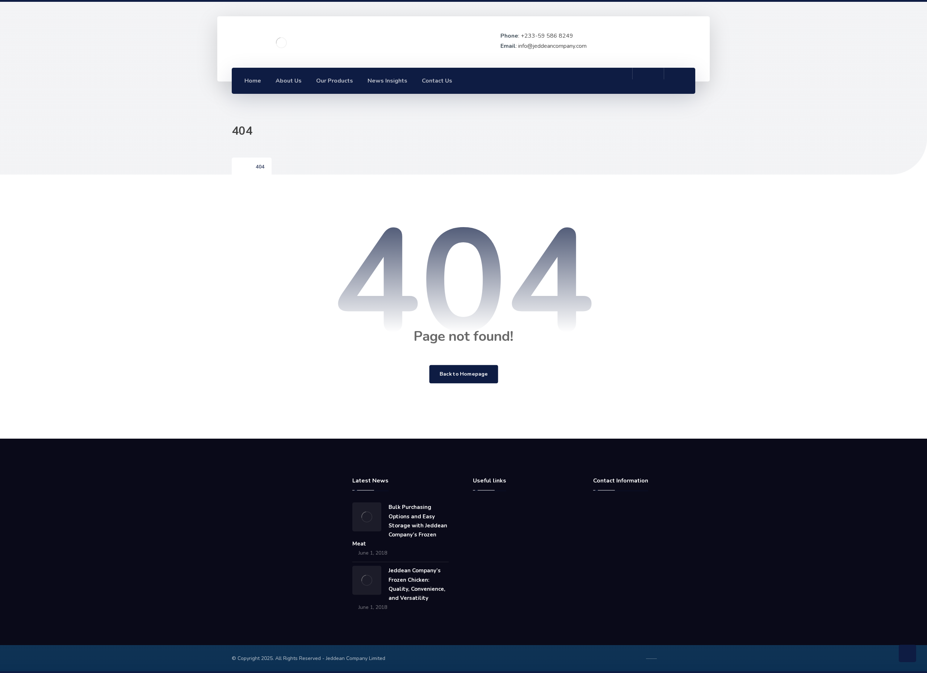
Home (489, 508)
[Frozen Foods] (281, 43)
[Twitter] (617, 80)
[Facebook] (585, 80)
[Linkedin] (601, 80)
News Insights (498, 543)
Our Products (497, 554)
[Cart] (648, 80)
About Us (492, 519)
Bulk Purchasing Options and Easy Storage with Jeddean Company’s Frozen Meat (399, 525)
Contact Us (494, 531)
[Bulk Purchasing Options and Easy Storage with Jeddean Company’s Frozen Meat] (366, 516)
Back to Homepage (463, 374)
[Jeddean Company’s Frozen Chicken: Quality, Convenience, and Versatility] (366, 580)
